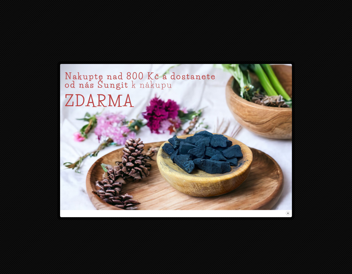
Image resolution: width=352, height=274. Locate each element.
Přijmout (150, 154)
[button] (223, 117)
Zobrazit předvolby (201, 154)
